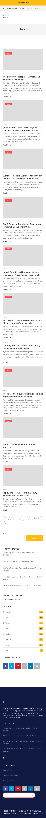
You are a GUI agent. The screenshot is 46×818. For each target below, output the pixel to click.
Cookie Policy (8, 770)
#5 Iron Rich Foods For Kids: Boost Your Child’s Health (21, 9)
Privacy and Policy (9, 781)
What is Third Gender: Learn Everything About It (20, 561)
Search (5, 533)
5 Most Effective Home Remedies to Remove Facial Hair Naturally (22, 578)
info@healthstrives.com (11, 717)
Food (8, 53)
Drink (7, 618)
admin (5, 73)
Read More (7, 97)
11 (41, 517)
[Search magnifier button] (32, 795)
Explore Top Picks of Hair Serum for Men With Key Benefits (20, 554)
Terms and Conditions (10, 775)
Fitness (7, 623)
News (7, 645)
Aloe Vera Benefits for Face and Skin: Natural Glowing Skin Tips (22, 569)
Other (7, 650)
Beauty (7, 612)
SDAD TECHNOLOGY (35, 813)
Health (7, 634)
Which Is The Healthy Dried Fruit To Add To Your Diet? (22, 586)
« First (10, 518)
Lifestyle (8, 639)
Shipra (5, 390)
